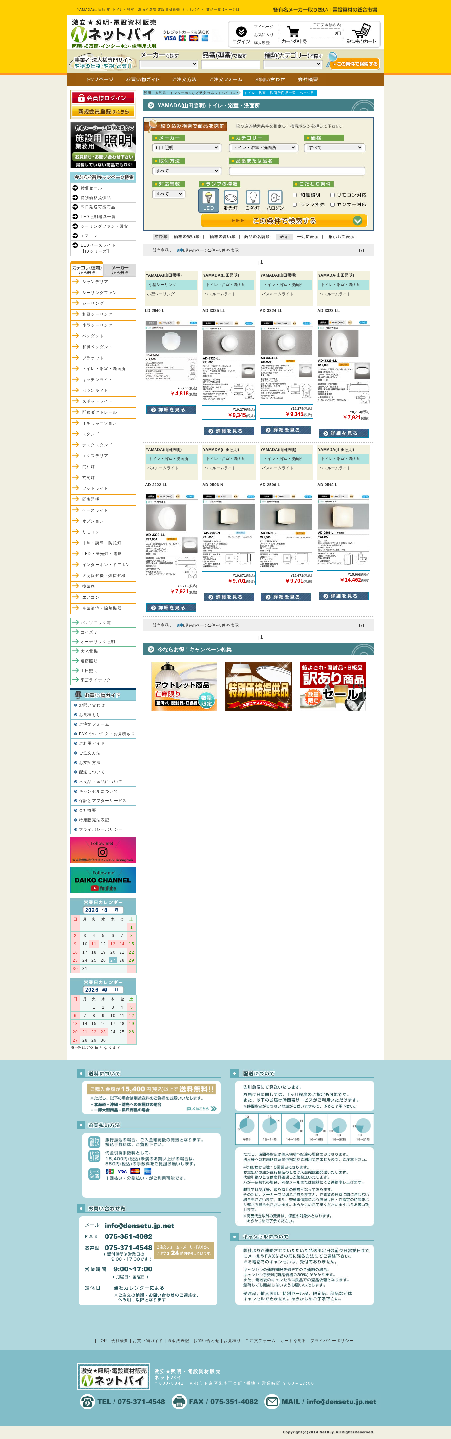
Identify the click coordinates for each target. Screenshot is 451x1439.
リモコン (91, 532)
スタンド (91, 434)
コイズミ (89, 632)
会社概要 (87, 810)
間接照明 (91, 499)
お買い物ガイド (148, 1340)
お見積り (232, 1340)
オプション (93, 521)
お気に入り (264, 34)
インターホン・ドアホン (106, 564)
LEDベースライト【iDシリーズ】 (98, 248)
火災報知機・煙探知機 (104, 575)
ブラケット (93, 358)
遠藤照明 (89, 661)
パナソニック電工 (98, 622)
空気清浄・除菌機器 (101, 608)
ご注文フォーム (94, 724)
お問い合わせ (92, 705)
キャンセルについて (98, 791)
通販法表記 (178, 1340)
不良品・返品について (100, 781)
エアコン (89, 236)
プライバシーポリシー (100, 829)
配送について (92, 772)
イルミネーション (99, 423)
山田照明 (89, 670)
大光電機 (89, 651)
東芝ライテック (96, 680)
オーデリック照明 (98, 642)
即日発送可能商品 (98, 207)
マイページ (264, 26)
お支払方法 (90, 762)
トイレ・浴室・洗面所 (104, 368)
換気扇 (88, 586)
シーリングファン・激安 (104, 226)
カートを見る (293, 1340)
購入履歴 (262, 42)
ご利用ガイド (92, 743)
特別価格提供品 (96, 197)
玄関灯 (88, 477)
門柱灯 (88, 466)
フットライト (95, 488)
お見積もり (90, 714)
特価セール (91, 188)
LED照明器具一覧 (98, 216)
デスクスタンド (97, 445)
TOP (102, 1340)
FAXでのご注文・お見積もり (107, 734)
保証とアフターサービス (103, 800)
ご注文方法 (90, 753)
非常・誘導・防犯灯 (101, 543)
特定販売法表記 (94, 820)
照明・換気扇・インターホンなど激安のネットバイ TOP (191, 93)
